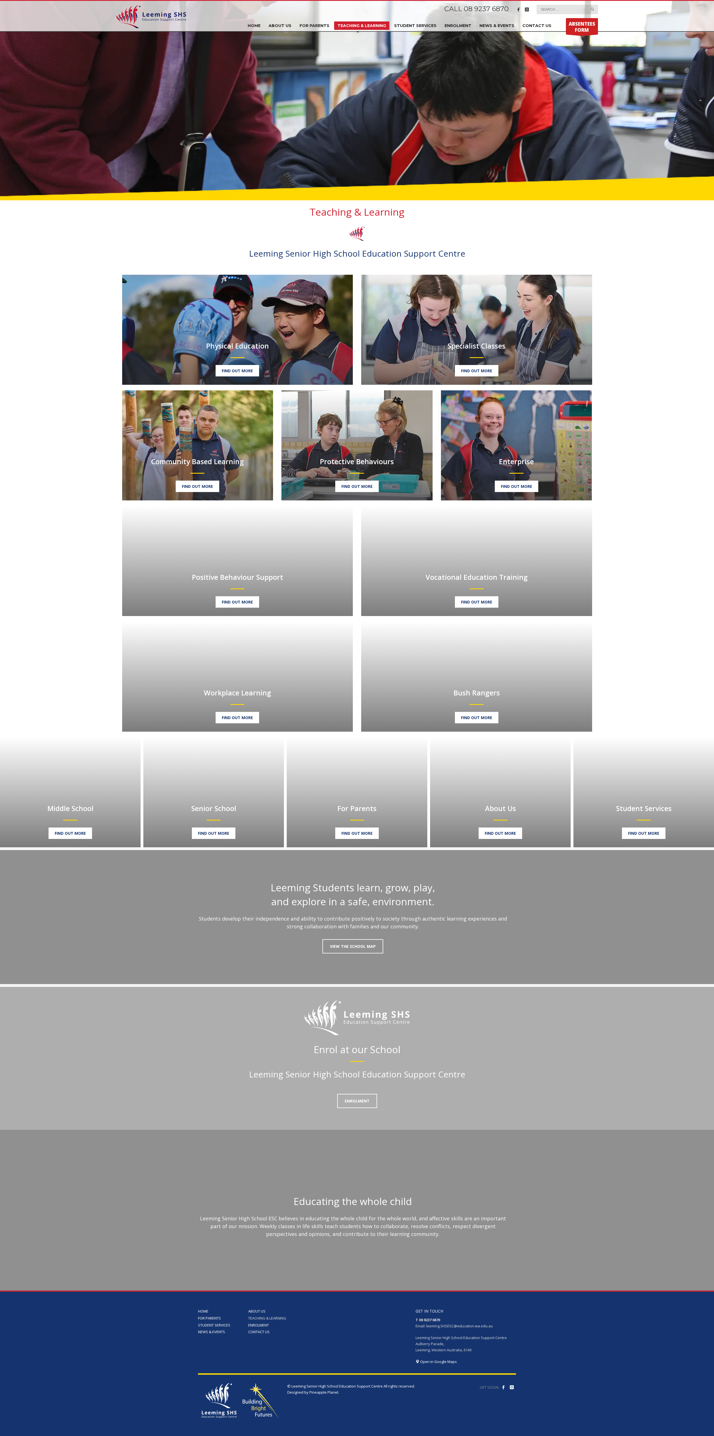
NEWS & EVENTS (211, 1331)
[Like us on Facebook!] (503, 1387)
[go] (592, 9)
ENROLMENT (258, 1325)
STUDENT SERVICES (214, 1325)
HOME (203, 1311)
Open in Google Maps (438, 1361)
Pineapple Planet (323, 1392)
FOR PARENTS (209, 1318)
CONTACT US (259, 1331)
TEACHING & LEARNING (267, 1318)
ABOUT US (257, 1311)
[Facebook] (518, 9)
